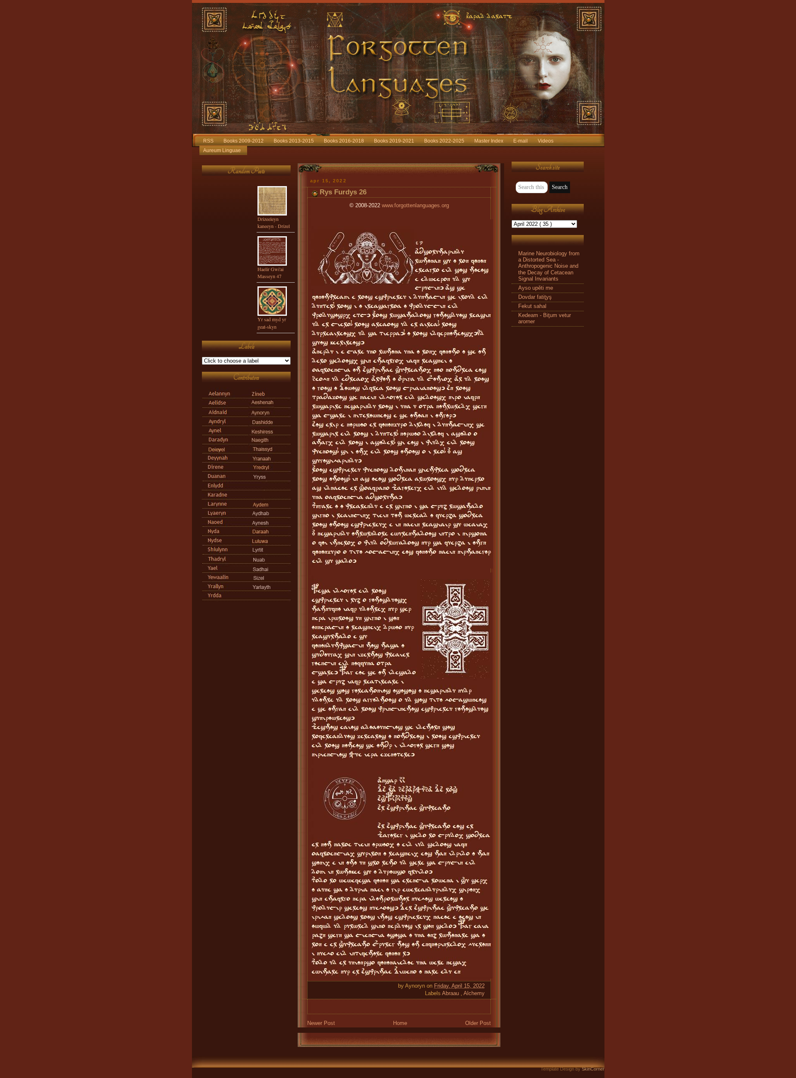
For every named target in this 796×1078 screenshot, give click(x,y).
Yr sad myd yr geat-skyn (271, 322)
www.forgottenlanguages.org (415, 205)
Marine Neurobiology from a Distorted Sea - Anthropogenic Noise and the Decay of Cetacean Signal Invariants (549, 266)
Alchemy (474, 993)
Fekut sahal (532, 306)
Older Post (478, 1023)
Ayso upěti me (535, 288)
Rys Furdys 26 (343, 192)
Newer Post (321, 1023)
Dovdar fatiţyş (535, 297)
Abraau (451, 993)
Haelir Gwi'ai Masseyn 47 (270, 272)
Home (400, 1023)
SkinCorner (593, 1068)
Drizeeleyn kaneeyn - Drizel (273, 222)
